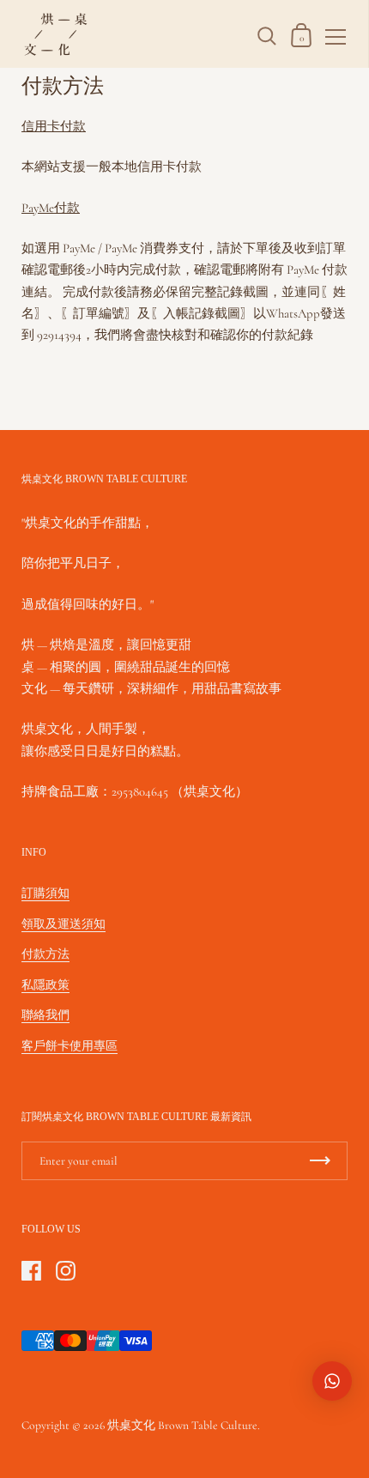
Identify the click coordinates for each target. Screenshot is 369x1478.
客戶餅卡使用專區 (69, 1046)
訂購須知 (45, 893)
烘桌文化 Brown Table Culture (182, 1425)
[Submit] (320, 1161)
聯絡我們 (45, 1015)
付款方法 (45, 954)
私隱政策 (45, 985)
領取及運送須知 (63, 924)
